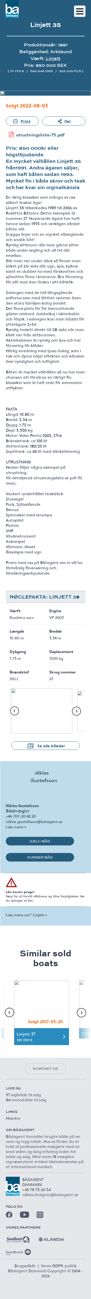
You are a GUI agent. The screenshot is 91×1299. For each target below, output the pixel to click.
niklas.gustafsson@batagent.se (34, 821)
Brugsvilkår (25, 1265)
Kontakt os (45, 1068)
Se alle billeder (51, 745)
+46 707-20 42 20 (21, 816)
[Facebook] (9, 1215)
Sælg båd (40, 841)
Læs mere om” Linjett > (26, 914)
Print (26, 121)
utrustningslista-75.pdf (40, 134)
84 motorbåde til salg (26, 1099)
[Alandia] (51, 1237)
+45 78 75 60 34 (36, 1189)
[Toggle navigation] (79, 11)
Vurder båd (40, 857)
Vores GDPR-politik (59, 1265)
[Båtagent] (12, 9)
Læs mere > (16, 826)
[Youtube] (24, 1215)
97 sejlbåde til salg (23, 1094)
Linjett (53, 58)
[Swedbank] (18, 1250)
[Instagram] (40, 1215)
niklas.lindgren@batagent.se (50, 1194)
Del (67, 121)
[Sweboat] (18, 1237)
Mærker (13, 1117)
